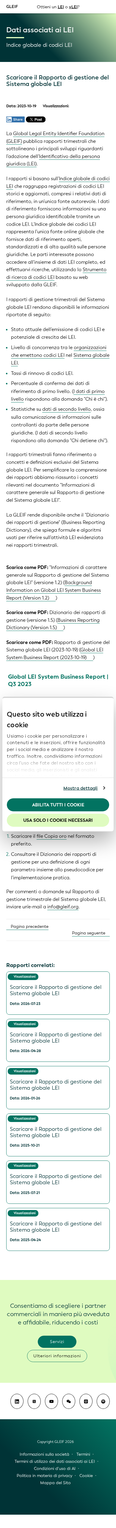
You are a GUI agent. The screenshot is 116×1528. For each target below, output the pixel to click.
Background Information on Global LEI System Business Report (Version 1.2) (53, 590)
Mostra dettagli (80, 788)
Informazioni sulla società (44, 1454)
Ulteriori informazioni (57, 1356)
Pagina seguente (89, 933)
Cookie (86, 1476)
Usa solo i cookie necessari (58, 820)
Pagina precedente (29, 926)
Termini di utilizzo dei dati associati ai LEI (55, 1461)
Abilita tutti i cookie (58, 805)
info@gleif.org (63, 907)
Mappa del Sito (55, 1483)
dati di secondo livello (66, 409)
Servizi (57, 1342)
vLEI (73, 6)
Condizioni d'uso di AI (55, 1468)
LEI (61, 6)
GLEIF (12, 6)
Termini (83, 1454)
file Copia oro (52, 836)
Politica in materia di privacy (44, 1476)
